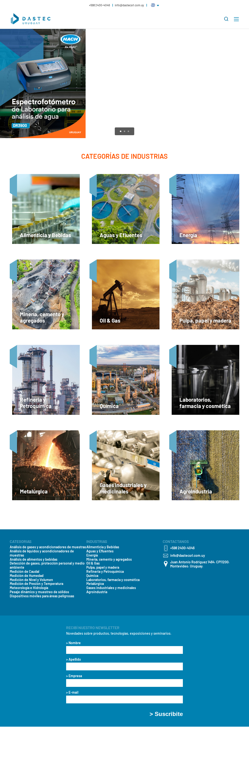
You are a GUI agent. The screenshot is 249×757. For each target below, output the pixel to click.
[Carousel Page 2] (124, 131)
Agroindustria (96, 592)
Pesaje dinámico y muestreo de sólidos (39, 592)
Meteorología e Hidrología (29, 588)
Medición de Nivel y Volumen (31, 580)
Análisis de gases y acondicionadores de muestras (48, 547)
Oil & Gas (93, 563)
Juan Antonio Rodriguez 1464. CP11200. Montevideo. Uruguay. (200, 564)
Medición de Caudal (24, 572)
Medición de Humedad (27, 576)
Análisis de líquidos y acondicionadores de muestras (42, 553)
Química (92, 576)
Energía (92, 555)
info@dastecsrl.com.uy (129, 5)
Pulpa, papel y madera (102, 567)
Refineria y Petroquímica (105, 572)
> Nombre (73, 643)
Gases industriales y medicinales (111, 588)
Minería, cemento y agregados (109, 559)
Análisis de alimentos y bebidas (33, 559)
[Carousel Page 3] (128, 131)
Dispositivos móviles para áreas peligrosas (42, 596)
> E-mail (72, 692)
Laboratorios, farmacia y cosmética (113, 580)
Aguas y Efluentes (100, 551)
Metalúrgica (95, 584)
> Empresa (74, 676)
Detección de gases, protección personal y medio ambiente (47, 565)
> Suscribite (166, 714)
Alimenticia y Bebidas (102, 547)
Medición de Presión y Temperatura (36, 584)
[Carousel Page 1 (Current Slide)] (120, 131)
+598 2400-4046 (99, 5)
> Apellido (73, 659)
